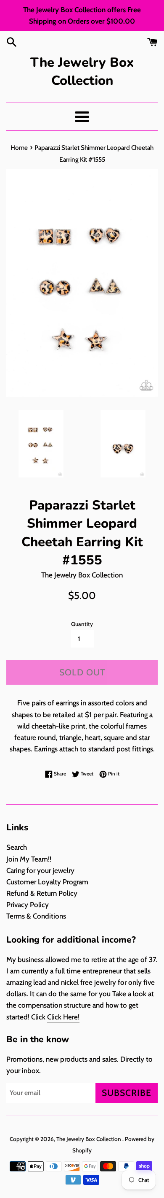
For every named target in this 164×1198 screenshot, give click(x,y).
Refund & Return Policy (41, 893)
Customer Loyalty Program (47, 882)
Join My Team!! (28, 859)
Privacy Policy (27, 904)
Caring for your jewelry (40, 870)
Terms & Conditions (36, 916)
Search (16, 847)
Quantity (82, 624)
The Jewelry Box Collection (82, 71)
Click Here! (63, 1017)
